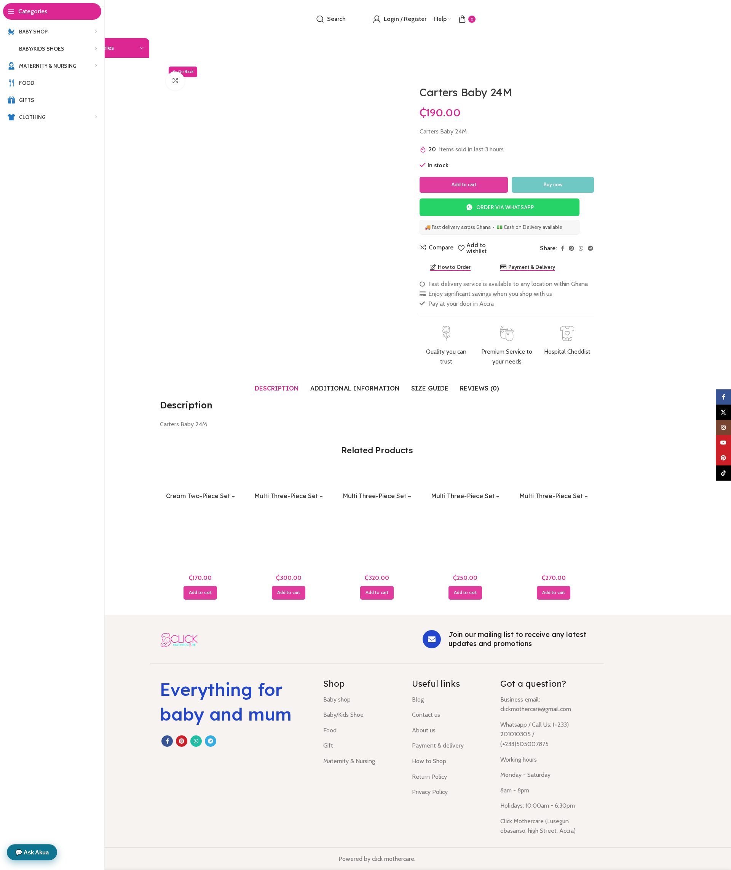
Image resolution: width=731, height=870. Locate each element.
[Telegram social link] (590, 248)
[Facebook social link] (563, 248)
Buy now (553, 184)
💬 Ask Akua (32, 852)
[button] (200, 593)
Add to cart (464, 184)
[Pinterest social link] (571, 248)
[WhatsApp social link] (581, 248)
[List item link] (362, 700)
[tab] (277, 388)
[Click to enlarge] (175, 80)
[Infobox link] (446, 346)
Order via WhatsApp (505, 207)
